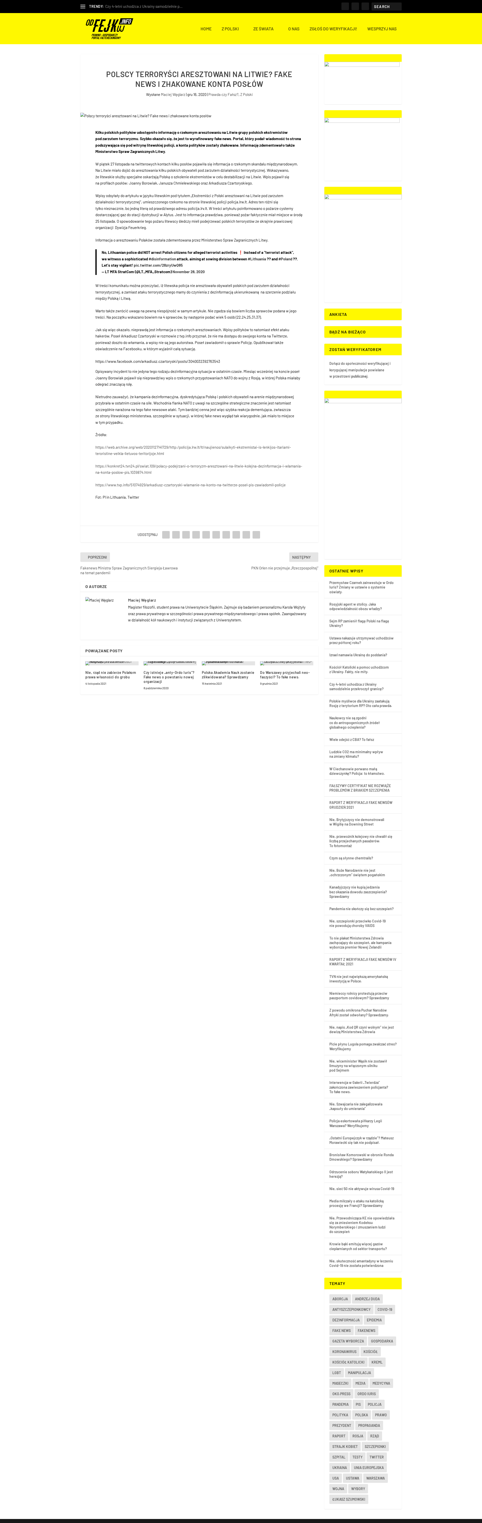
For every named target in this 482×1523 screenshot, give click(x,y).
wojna (338, 1489)
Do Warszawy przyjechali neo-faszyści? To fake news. (285, 674)
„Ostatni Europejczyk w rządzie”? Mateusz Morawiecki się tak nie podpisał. (361, 1140)
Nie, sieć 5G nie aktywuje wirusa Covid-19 (361, 1189)
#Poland (285, 259)
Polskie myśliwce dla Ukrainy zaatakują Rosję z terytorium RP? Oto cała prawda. (360, 703)
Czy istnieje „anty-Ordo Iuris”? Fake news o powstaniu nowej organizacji (169, 677)
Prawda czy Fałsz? (223, 94)
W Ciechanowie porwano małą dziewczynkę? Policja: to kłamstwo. (357, 771)
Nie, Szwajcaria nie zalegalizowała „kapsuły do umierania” (355, 1106)
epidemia (374, 1320)
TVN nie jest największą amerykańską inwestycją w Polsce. (358, 978)
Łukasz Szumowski (348, 1499)
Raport (338, 1436)
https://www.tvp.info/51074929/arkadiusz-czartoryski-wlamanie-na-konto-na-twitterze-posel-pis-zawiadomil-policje (190, 485)
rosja (357, 1436)
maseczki (340, 1383)
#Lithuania (257, 259)
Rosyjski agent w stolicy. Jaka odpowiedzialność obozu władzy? (355, 606)
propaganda (369, 1425)
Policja (375, 1404)
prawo (381, 1415)
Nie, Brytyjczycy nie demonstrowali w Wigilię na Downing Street (356, 821)
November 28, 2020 (188, 271)
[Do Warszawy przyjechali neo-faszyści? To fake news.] (286, 663)
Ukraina (339, 1468)
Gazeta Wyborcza (348, 1341)
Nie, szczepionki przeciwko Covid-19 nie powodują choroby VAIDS (357, 923)
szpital (338, 1457)
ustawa (352, 1478)
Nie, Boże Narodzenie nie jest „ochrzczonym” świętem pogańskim (357, 872)
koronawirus (344, 1352)
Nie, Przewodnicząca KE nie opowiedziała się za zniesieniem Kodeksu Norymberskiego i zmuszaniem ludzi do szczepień (361, 1225)
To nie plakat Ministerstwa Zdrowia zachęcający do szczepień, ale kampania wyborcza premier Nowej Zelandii (360, 942)
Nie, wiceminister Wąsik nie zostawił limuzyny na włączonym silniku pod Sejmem (358, 1065)
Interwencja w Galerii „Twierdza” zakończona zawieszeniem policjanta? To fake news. (358, 1087)
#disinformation (162, 259)
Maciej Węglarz (173, 94)
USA (335, 1478)
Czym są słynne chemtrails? (351, 858)
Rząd (374, 1436)
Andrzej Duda (367, 1299)
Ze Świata (263, 29)
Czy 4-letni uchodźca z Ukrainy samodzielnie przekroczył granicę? (356, 686)
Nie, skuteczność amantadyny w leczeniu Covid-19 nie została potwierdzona (361, 1263)
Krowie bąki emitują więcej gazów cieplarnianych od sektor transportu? (358, 1246)
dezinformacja (346, 1320)
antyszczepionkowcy (351, 1309)
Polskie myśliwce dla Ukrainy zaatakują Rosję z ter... (147, 6)
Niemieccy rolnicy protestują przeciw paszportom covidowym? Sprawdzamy (359, 995)
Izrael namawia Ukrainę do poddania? (358, 655)
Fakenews (366, 1330)
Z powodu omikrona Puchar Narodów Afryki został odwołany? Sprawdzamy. (359, 1012)
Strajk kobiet (345, 1446)
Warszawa (375, 1478)
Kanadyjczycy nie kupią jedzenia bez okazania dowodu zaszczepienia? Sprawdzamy (358, 891)
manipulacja (359, 1373)
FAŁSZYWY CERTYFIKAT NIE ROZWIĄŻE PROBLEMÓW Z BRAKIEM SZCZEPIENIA (360, 788)
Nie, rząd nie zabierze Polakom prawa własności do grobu (110, 674)
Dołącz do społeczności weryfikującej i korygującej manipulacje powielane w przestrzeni (360, 369)
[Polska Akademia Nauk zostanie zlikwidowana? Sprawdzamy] (228, 663)
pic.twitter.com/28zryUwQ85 (158, 265)
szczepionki (375, 1446)
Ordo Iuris (366, 1394)
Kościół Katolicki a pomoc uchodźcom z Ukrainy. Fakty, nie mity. (359, 669)
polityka (340, 1415)
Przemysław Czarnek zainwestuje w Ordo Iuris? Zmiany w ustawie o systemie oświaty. (361, 587)
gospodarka (382, 1341)
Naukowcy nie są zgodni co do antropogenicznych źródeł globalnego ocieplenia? (354, 722)
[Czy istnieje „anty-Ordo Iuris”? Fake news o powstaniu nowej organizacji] (170, 663)
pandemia (340, 1404)
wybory (358, 1489)
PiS (358, 1404)
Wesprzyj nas (382, 29)
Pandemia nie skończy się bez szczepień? (361, 909)
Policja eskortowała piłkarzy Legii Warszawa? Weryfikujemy (355, 1123)
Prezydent (341, 1425)
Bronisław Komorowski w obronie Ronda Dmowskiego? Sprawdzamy (361, 1157)
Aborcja (340, 1299)
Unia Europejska (369, 1468)
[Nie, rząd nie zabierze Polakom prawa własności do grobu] (112, 663)
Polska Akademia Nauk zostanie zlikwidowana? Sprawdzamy (228, 674)
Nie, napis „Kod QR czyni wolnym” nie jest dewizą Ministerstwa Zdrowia (361, 1029)
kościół (371, 1352)
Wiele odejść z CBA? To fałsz (351, 739)
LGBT (336, 1373)
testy (357, 1457)
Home (206, 29)
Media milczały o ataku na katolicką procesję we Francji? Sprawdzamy (356, 1203)
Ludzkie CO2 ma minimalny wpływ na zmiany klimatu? (356, 754)
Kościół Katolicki (348, 1362)
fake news (341, 1330)
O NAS (293, 29)
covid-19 (385, 1309)
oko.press (341, 1394)
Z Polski (230, 29)
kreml (377, 1362)
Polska (361, 1415)
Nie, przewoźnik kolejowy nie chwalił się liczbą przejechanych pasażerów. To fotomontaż (360, 841)
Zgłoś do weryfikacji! (333, 29)
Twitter (377, 1457)
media (360, 1383)
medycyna (381, 1383)
